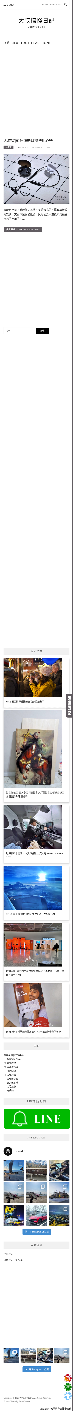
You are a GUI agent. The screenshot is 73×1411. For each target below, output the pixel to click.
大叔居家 (11, 1074)
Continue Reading (28, 229)
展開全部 (8, 1055)
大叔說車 (11, 1063)
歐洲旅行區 (12, 1067)
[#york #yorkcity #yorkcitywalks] (36, 1170)
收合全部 (19, 1055)
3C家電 (8, 147)
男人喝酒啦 (12, 1082)
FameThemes (24, 1401)
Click (69, 706)
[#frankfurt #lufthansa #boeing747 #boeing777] (14, 1170)
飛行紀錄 (11, 1071)
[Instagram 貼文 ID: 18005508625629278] (36, 1192)
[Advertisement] (36, 97)
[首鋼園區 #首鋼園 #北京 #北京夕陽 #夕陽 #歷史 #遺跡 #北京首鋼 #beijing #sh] (59, 1192)
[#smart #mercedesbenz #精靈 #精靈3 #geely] (59, 1170)
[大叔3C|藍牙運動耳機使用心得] (36, 178)
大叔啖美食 (12, 1079)
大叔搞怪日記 (36, 21)
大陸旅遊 (11, 1086)
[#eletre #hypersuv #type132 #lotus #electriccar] (36, 1215)
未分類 (10, 1090)
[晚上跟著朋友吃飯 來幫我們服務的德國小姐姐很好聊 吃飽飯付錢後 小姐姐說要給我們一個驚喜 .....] (59, 1215)
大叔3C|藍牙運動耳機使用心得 (28, 140)
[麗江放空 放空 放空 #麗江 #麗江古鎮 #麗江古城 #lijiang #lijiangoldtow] (14, 1192)
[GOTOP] (67, 1396)
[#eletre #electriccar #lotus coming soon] (14, 1215)
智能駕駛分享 (14, 1059)
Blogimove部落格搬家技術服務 (55, 1408)
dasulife (23, 147)
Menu (10, 4)
